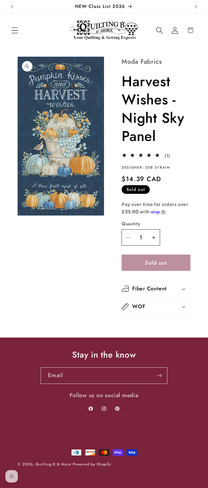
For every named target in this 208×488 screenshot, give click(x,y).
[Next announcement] (196, 7)
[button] (14, 30)
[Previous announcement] (12, 7)
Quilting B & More (53, 464)
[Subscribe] (159, 375)
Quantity (131, 224)
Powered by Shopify (92, 464)
